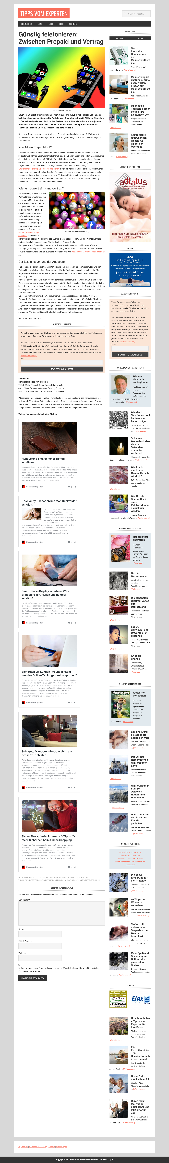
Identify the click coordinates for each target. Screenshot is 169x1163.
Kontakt (51, 1146)
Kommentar (24, 899)
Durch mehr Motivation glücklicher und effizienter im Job (140, 1107)
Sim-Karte (67, 880)
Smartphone (77, 880)
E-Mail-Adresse (25, 941)
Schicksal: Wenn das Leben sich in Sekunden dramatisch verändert (141, 445)
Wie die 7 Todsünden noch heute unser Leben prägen (141, 416)
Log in (111, 1160)
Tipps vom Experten (44, 13)
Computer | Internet (45, 877)
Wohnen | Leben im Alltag (78, 877)
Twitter (140, 38)
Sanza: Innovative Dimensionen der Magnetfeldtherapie (140, 55)
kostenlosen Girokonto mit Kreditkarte (88, 251)
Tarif (85, 880)
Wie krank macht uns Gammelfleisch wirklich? (140, 471)
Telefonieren (94, 880)
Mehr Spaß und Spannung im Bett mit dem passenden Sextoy (140, 959)
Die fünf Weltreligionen (139, 574)
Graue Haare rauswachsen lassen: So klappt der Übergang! (139, 140)
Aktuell (32, 877)
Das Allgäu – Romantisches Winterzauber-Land (139, 761)
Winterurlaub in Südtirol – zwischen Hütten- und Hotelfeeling (140, 791)
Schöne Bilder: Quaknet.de (130, 852)
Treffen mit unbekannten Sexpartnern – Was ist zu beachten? (139, 930)
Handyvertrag (49, 880)
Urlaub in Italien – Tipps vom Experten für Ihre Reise (140, 1022)
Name (21, 929)
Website (22, 952)
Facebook (119, 38)
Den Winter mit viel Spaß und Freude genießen (140, 819)
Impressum (23, 1146)
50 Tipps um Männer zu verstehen (138, 902)
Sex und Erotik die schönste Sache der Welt (140, 734)
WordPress (104, 1160)
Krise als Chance (136, 657)
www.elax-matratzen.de (130, 855)
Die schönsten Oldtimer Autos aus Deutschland (140, 602)
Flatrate (33, 880)
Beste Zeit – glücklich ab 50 (140, 1077)
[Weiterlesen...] (130, 69)
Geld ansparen (60, 877)
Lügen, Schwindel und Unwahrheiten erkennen (139, 631)
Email (23, 358)
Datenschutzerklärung (29, 355)
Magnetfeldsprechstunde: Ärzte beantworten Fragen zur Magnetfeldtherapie (140, 84)
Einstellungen (61, 1146)
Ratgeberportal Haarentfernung (130, 858)
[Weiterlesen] (131, 402)
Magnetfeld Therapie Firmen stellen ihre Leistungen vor (140, 110)
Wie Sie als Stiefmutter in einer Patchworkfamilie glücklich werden (140, 503)
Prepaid (59, 880)
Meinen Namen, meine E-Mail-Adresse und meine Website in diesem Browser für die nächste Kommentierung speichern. (59, 970)
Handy (39, 880)
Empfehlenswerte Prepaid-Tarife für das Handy (38, 168)
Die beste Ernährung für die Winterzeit (139, 877)
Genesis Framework (91, 1160)
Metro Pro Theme (76, 1160)
